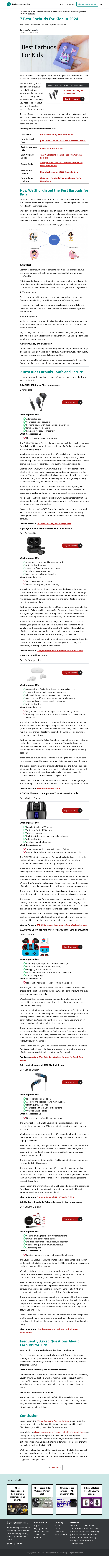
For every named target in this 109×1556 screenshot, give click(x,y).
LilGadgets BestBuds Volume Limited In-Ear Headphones (60, 1432)
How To (37, 1537)
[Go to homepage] (19, 4)
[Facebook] (8, 1543)
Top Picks (56, 1467)
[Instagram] (37, 30)
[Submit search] (101, 4)
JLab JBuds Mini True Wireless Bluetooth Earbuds (60, 650)
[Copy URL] (88, 31)
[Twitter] (11, 1543)
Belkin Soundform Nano (48, 788)
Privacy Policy (60, 1534)
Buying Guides (40, 1528)
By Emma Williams (28, 30)
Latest (61, 4)
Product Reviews (41, 1531)
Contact (58, 1528)
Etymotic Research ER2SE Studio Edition (55, 1197)
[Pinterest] (18, 1543)
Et (41, 172)
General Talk (39, 1534)
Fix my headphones (87, 4)
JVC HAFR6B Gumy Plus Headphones (54, 523)
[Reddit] (14, 1543)
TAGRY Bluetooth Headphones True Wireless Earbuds (62, 925)
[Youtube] (21, 1543)
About (57, 1525)
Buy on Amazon (72, 99)
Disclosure (59, 1531)
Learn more (31, 14)
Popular (70, 4)
